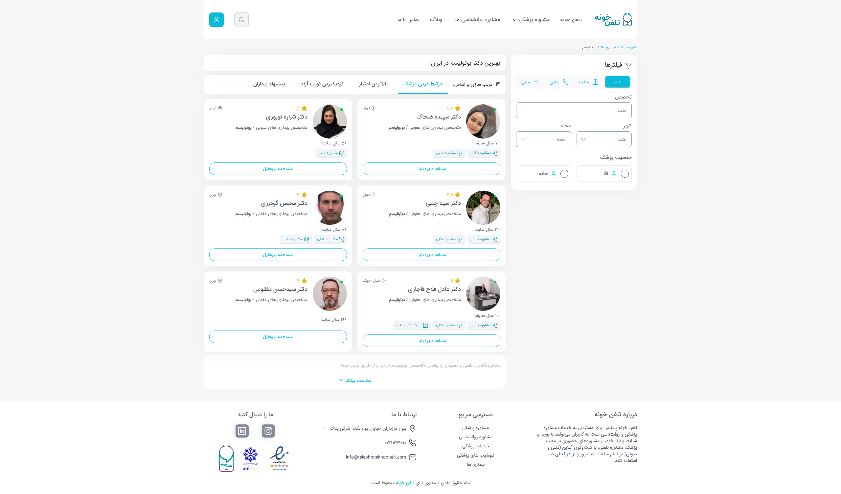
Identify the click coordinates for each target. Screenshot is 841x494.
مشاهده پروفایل (431, 168)
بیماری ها (608, 47)
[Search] (241, 19)
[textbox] (571, 110)
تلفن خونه (571, 19)
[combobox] (574, 110)
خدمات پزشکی (475, 446)
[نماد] (279, 458)
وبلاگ (436, 19)
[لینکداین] (242, 431)
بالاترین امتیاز (373, 84)
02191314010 (395, 443)
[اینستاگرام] (268, 431)
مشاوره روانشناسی (480, 19)
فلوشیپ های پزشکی (475, 455)
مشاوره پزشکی (533, 19)
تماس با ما (408, 19)
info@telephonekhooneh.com (376, 457)
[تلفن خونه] (226, 458)
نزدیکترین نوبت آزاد (322, 84)
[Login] (216, 19)
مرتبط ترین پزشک (423, 84)
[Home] (613, 19)
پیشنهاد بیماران (269, 84)
